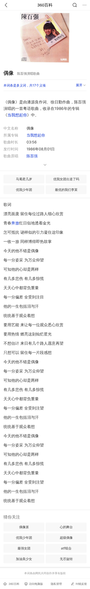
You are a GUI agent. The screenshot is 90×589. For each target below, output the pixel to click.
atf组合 (66, 548)
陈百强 (32, 156)
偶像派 (24, 527)
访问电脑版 (36, 584)
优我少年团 (24, 190)
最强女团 (24, 548)
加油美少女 (24, 559)
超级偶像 (66, 537)
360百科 (45, 5)
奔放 (15, 223)
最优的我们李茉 (66, 190)
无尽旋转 (66, 559)
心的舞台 (66, 527)
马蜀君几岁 (24, 179)
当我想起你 (17, 115)
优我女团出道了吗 (66, 179)
